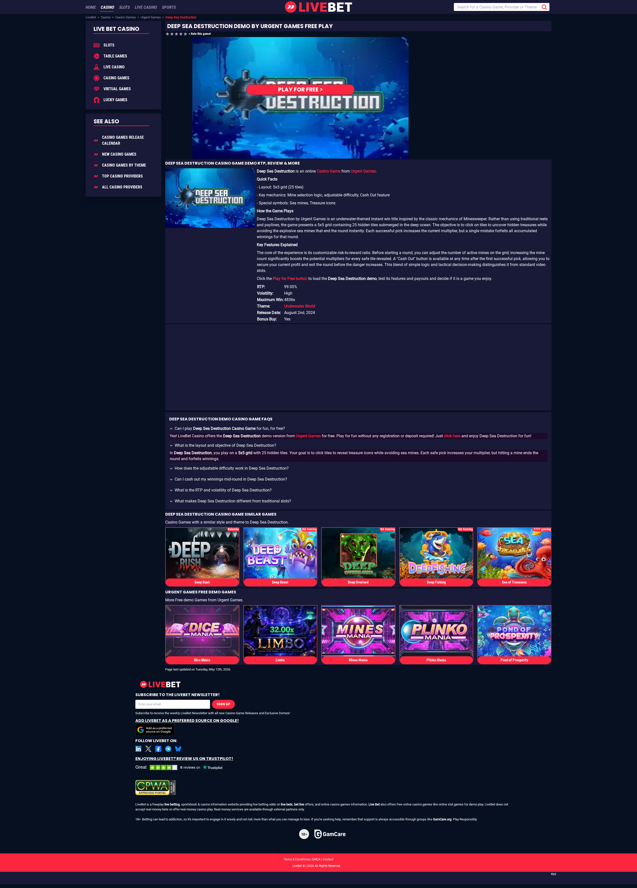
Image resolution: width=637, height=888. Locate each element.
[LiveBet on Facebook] (158, 749)
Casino (105, 17)
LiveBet (91, 17)
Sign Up (223, 704)
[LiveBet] (318, 7)
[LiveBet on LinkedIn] (138, 749)
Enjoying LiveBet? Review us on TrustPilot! (184, 758)
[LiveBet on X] (148, 749)
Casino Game (328, 171)
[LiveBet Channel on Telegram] (168, 749)
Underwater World (299, 306)
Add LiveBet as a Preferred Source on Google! (187, 720)
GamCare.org (442, 819)
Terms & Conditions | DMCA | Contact (318, 859)
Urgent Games (151, 17)
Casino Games (125, 17)
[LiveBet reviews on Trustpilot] (182, 767)
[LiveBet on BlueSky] (178, 749)
